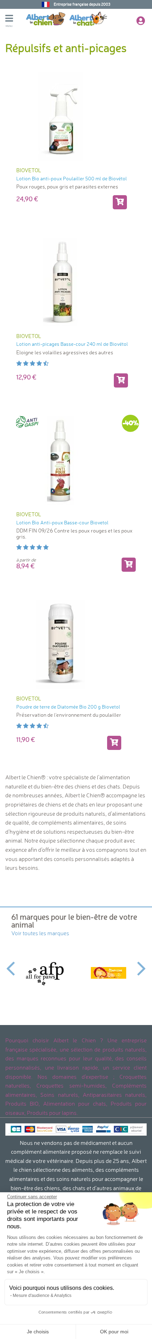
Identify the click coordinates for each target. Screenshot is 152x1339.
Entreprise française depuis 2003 (82, 4)
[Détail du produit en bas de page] (129, 565)
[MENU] (15, 19)
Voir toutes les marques (40, 933)
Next (141, 964)
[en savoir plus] (121, 380)
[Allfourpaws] (108, 973)
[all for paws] (43, 973)
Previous (10, 964)
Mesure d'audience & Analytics (42, 1295)
